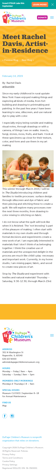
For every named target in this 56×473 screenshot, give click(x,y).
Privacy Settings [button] (9, 464)
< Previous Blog (10, 60)
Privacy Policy (8, 454)
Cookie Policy (8, 461)
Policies (24, 451)
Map (4, 405)
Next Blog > (28, 60)
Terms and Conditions (12, 458)
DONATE (42, 17)
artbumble (8, 86)
